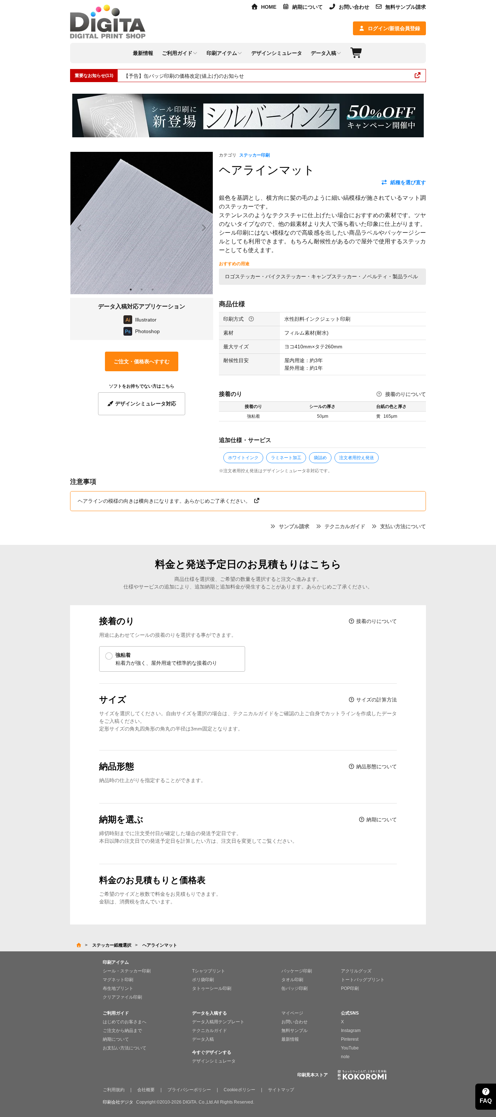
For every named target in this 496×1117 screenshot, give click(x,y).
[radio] (172, 659)
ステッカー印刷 (254, 155)
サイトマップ (281, 1089)
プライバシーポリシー (189, 1089)
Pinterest (349, 1039)
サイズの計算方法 (376, 700)
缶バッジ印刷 (294, 988)
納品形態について (376, 766)
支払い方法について (403, 526)
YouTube (350, 1048)
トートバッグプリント (363, 979)
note (345, 1056)
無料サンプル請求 (405, 7)
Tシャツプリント (208, 971)
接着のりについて (405, 394)
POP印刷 (350, 988)
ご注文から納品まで (122, 1030)
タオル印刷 (292, 979)
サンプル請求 (294, 526)
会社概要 (146, 1089)
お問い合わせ (354, 7)
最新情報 (290, 1039)
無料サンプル (294, 1030)
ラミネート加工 (286, 457)
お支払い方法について (124, 1048)
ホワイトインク (243, 457)
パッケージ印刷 (296, 971)
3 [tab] (152, 289)
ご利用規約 (114, 1089)
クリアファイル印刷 (122, 997)
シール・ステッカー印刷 (127, 971)
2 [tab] (141, 289)
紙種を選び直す (408, 182)
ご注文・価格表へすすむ (142, 361)
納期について (307, 7)
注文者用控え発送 (356, 457)
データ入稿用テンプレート (218, 1021)
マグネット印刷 (118, 979)
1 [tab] (130, 289)
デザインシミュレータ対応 (145, 403)
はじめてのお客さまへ (124, 1021)
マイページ (292, 1013)
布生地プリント (118, 988)
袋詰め (320, 457)
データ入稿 (203, 1039)
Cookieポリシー (239, 1089)
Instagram (351, 1030)
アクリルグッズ (356, 971)
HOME (268, 7)
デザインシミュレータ (214, 1061)
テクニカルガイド (345, 526)
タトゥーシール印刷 (211, 988)
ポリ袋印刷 (203, 979)
